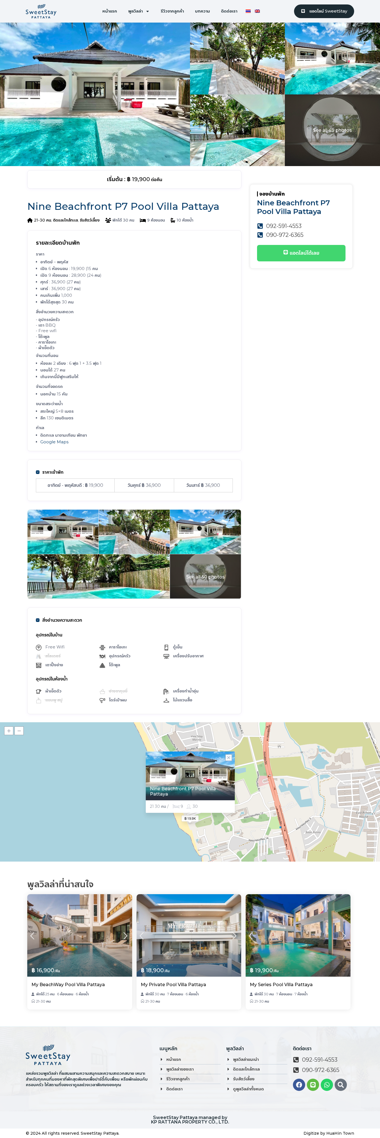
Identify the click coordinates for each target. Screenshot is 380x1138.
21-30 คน (42, 220)
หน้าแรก (109, 11)
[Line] (313, 1085)
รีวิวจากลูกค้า (172, 11)
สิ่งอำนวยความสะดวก (62, 620)
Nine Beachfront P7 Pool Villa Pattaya (183, 791)
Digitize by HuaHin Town (328, 1133)
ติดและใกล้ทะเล (65, 220)
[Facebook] (299, 1085)
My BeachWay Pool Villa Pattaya (68, 984)
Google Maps (54, 441)
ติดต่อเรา (229, 11)
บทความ (202, 11)
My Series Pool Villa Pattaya (281, 984)
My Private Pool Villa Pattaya (173, 984)
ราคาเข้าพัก (52, 472)
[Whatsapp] (327, 1085)
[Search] (341, 1085)
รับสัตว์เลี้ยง (90, 220)
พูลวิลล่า (135, 11)
